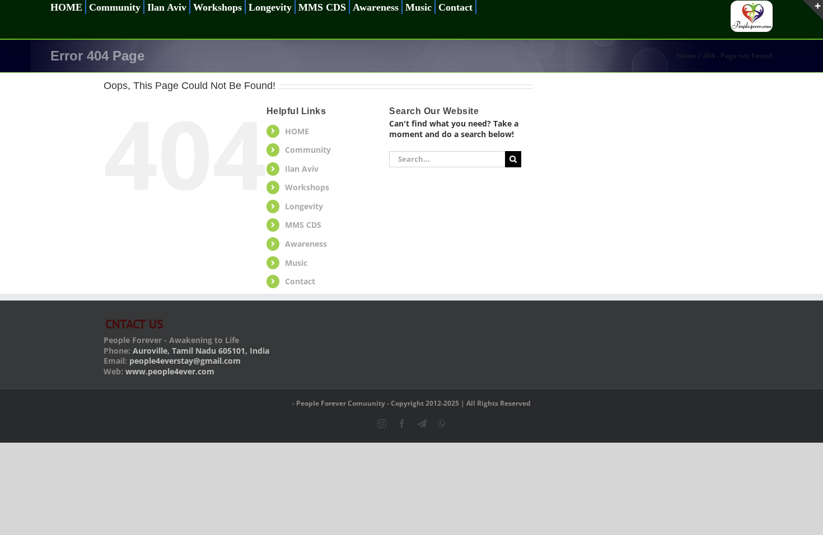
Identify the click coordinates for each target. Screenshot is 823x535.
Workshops (307, 187)
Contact (300, 281)
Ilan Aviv (302, 168)
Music (296, 262)
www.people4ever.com (169, 371)
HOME (297, 131)
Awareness (306, 243)
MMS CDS (303, 224)
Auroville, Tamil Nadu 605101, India (201, 350)
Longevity (304, 206)
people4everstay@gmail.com (185, 360)
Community (308, 149)
